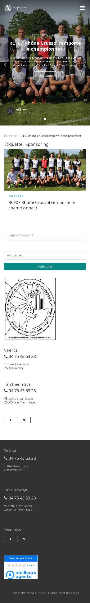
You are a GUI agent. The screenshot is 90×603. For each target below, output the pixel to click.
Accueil (11, 136)
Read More (45, 76)
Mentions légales (69, 593)
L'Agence (16, 195)
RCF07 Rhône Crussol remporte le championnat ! (42, 205)
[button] (7, 62)
